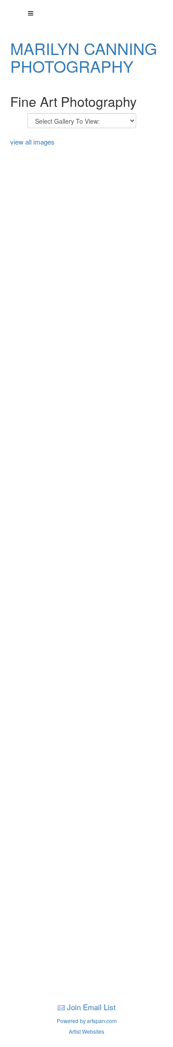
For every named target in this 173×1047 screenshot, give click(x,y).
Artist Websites (86, 1031)
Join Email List (91, 1006)
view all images (32, 141)
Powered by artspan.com (87, 1020)
